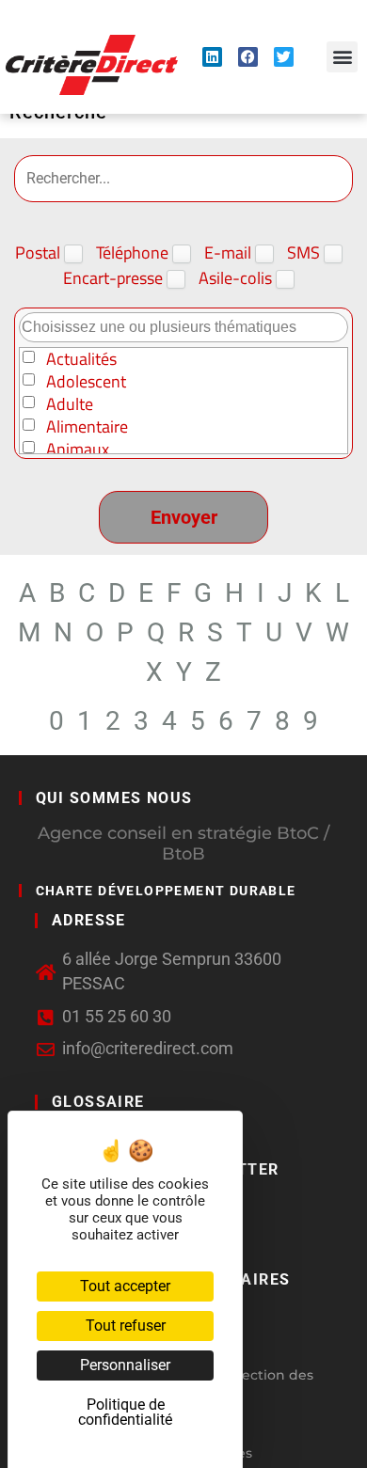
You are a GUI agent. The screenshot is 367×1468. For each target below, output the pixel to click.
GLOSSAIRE (98, 1102)
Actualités (81, 359)
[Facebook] (248, 57)
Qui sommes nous (114, 798)
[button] (342, 56)
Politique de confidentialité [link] (125, 1412)
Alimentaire (87, 426)
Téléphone (134, 254)
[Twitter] (284, 57)
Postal (39, 254)
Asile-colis (237, 280)
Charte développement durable (166, 890)
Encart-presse (115, 280)
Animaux (77, 449)
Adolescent (86, 381)
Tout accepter (125, 1286)
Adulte (69, 404)
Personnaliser (125, 1365)
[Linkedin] (212, 57)
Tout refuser (126, 1325)
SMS (305, 254)
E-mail (229, 254)
